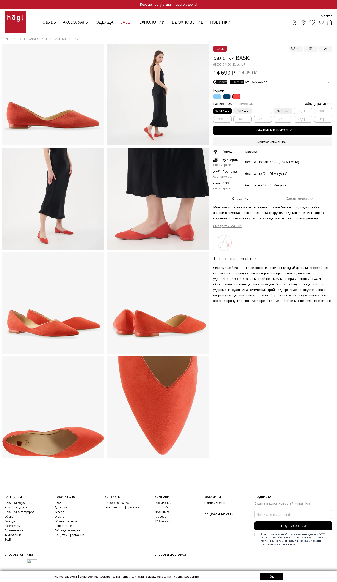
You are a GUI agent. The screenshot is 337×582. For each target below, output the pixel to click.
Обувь (49, 22)
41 (280, 119)
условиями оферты (310, 540)
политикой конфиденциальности (279, 544)
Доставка (61, 507)
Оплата (59, 517)
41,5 (301, 119)
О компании (163, 503)
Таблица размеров (67, 530)
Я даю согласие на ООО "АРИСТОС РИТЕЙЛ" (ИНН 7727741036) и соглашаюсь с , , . (292, 539)
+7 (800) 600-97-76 (117, 503)
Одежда (104, 22)
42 (321, 119)
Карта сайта (163, 507)
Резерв (59, 512)
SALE (8, 539)
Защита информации (69, 535)
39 (240, 119)
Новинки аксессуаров (19, 512)
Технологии (13, 535)
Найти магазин (214, 503)
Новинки (220, 22)
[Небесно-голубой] (217, 96)
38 (321, 111)
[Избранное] (312, 22)
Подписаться (293, 526)
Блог (58, 503)
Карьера (160, 517)
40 (260, 119)
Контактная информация (122, 507)
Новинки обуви (15, 503)
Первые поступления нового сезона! (168, 4)
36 (260, 111)
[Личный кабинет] (295, 22)
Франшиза (162, 512)
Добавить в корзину (273, 130)
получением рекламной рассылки (279, 540)
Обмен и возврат (66, 521)
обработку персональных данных (299, 534)
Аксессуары (76, 22)
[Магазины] (303, 22)
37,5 (301, 111)
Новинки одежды (16, 507)
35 (242, 111)
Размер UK (244, 103)
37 (283, 111)
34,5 (222, 111)
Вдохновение (187, 22)
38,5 (220, 119)
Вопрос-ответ (64, 526)
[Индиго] (227, 96)
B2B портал (162, 521)
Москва (251, 152)
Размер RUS (222, 103)
